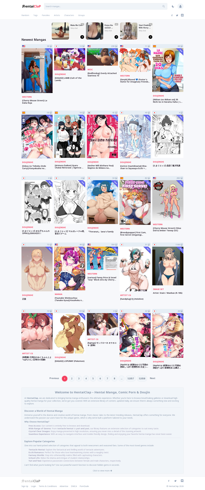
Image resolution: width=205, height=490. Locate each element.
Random (25, 15)
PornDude (84, 486)
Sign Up (24, 486)
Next (152, 378)
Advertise (64, 486)
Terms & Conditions (48, 486)
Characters (69, 15)
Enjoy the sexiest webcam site (110, 26)
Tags (35, 15)
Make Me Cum (76, 25)
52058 (142, 378)
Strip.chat (74, 28)
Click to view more (101, 470)
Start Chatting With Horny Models (145, 26)
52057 (131, 378)
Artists (57, 15)
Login (33, 486)
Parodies (46, 15)
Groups (81, 15)
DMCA (74, 486)
